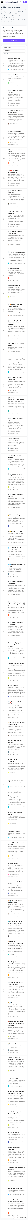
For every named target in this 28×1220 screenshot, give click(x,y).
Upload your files (13, 863)
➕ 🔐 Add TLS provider (15, 531)
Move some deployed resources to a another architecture (15, 645)
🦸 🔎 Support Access (14, 1003)
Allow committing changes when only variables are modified (16, 665)
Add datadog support (14, 831)
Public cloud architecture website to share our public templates (16, 782)
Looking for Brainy (13, 75)
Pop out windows (13, 685)
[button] (14, 48)
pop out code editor (14, 1132)
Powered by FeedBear (21, 1217)
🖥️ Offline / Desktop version (16, 252)
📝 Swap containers (14, 1044)
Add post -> (14, 40)
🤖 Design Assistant (14, 285)
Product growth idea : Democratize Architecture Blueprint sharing (16, 794)
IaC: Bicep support (13, 268)
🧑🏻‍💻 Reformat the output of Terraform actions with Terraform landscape (15, 923)
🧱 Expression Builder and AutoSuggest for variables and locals (16, 1023)
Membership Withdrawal (15, 1188)
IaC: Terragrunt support (15, 131)
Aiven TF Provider (13, 1078)
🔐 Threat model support (15, 515)
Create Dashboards (13, 439)
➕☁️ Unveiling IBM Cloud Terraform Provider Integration (15, 322)
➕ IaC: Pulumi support (14, 58)
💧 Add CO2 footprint (14, 548)
